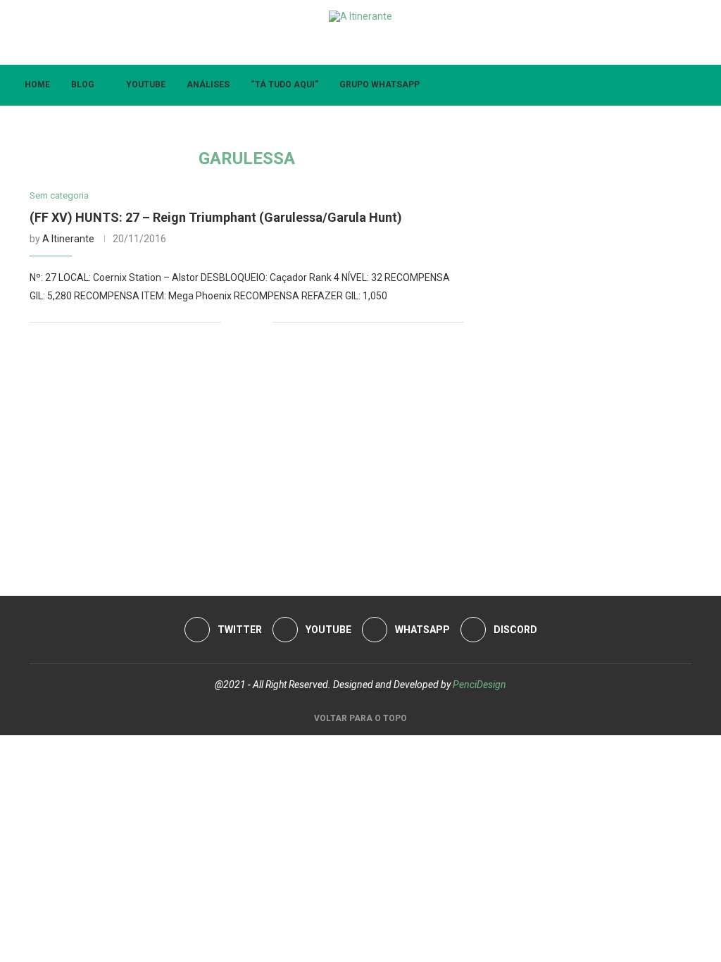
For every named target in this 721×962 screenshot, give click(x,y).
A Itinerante (68, 238)
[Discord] (346, 45)
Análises (208, 84)
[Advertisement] (247, 455)
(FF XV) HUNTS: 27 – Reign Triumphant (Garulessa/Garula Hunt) (216, 217)
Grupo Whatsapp (379, 84)
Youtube (145, 84)
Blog (82, 84)
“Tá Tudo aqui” (284, 84)
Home (37, 84)
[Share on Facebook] (240, 322)
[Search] (700, 85)
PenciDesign (479, 684)
